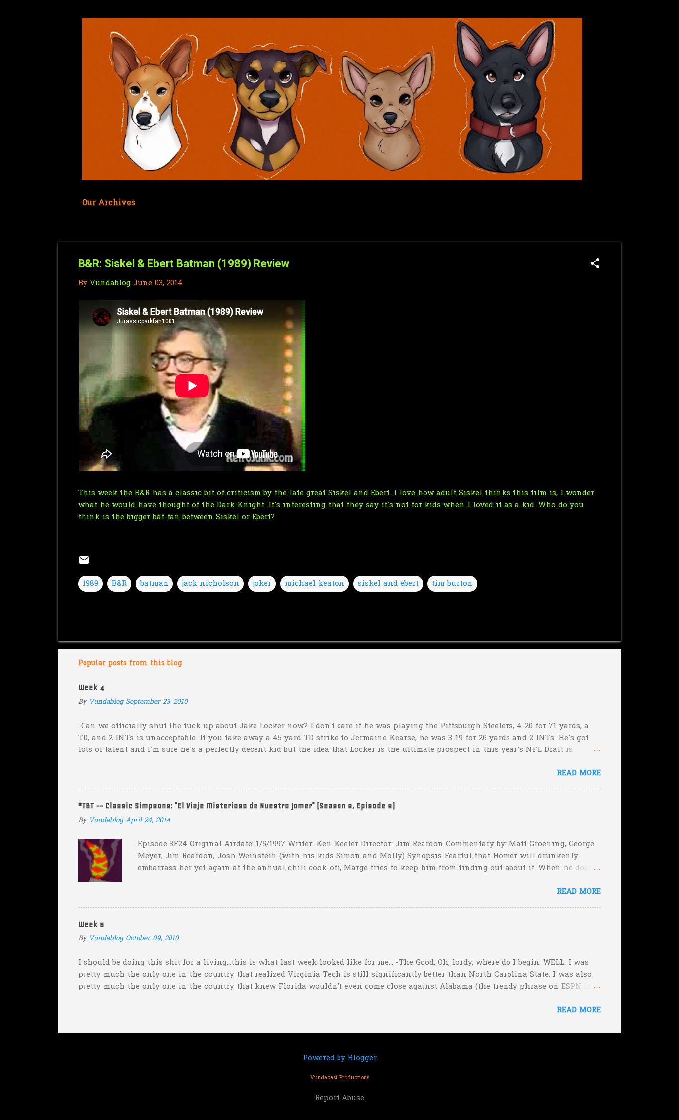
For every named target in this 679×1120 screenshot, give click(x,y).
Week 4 (91, 687)
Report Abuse (339, 1098)
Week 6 (91, 924)
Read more (579, 773)
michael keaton (314, 583)
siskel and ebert (388, 583)
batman (154, 583)
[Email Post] (84, 564)
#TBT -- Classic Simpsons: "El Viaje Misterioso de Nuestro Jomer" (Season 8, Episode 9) (236, 805)
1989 (90, 583)
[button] (595, 264)
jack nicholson (210, 583)
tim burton (452, 583)
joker (262, 583)
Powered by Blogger (340, 1058)
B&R (119, 583)
